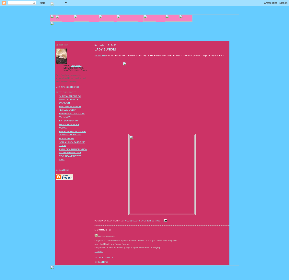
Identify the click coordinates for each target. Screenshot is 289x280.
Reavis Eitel (100, 55)
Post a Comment (105, 257)
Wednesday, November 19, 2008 (142, 221)
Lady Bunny (76, 65)
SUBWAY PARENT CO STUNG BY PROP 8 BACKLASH (70, 99)
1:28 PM (99, 252)
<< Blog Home (101, 262)
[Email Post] (165, 220)
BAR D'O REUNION (68, 120)
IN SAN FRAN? (66, 138)
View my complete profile (67, 87)
